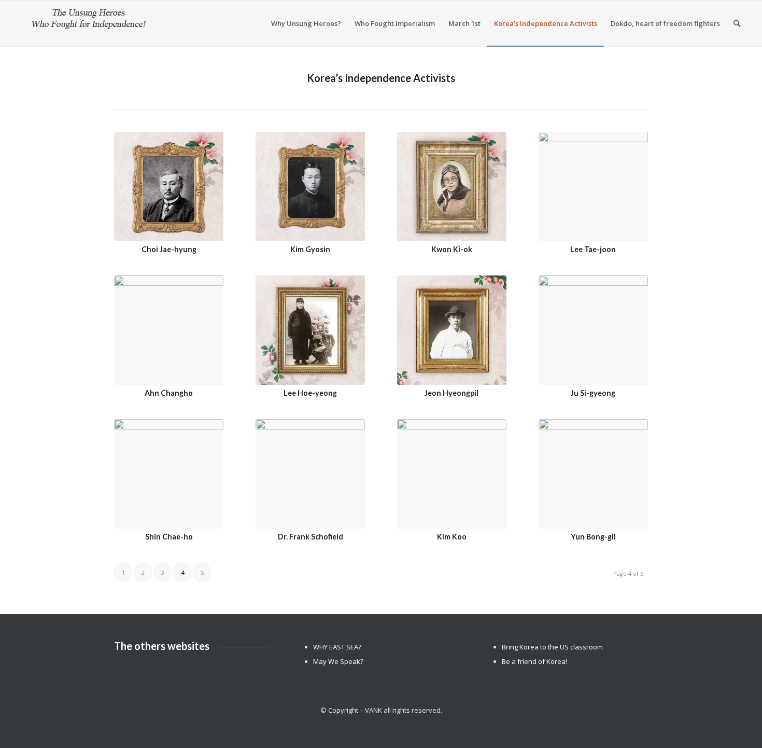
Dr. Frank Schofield (310, 536)
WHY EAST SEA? (337, 647)
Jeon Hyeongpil (451, 393)
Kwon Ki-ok (451, 249)
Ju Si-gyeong (593, 393)
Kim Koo (452, 536)
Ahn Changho (169, 393)
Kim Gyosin (310, 249)
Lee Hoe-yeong (310, 393)
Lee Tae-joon (593, 249)
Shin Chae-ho (169, 536)
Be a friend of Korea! (534, 661)
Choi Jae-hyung (169, 249)
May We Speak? (338, 661)
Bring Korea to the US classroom (552, 647)
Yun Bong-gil (593, 536)
